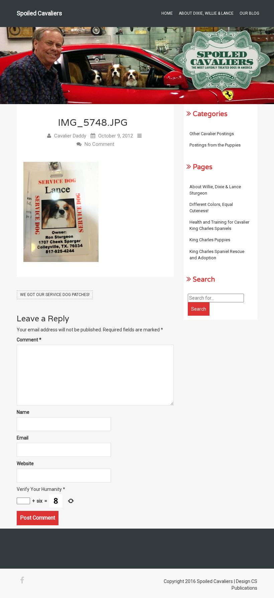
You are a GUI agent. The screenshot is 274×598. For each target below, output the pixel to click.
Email (22, 437)
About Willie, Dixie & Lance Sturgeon (215, 190)
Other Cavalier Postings (211, 133)
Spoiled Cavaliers (39, 13)
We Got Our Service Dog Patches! (55, 294)
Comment (29, 339)
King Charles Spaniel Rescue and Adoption (216, 254)
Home (167, 13)
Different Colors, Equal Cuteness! (211, 207)
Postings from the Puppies (215, 144)
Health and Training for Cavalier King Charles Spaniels (219, 225)
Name (23, 412)
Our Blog (249, 13)
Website (25, 463)
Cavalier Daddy (70, 136)
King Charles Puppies (209, 239)
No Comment (99, 144)
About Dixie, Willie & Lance (206, 13)
